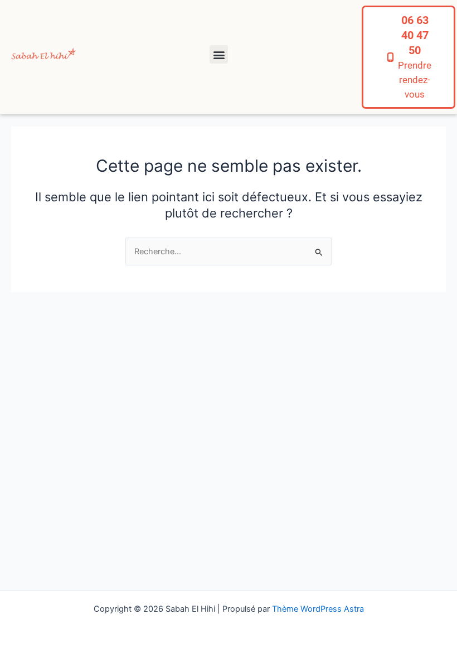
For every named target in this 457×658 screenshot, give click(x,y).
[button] (219, 54)
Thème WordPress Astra (318, 609)
